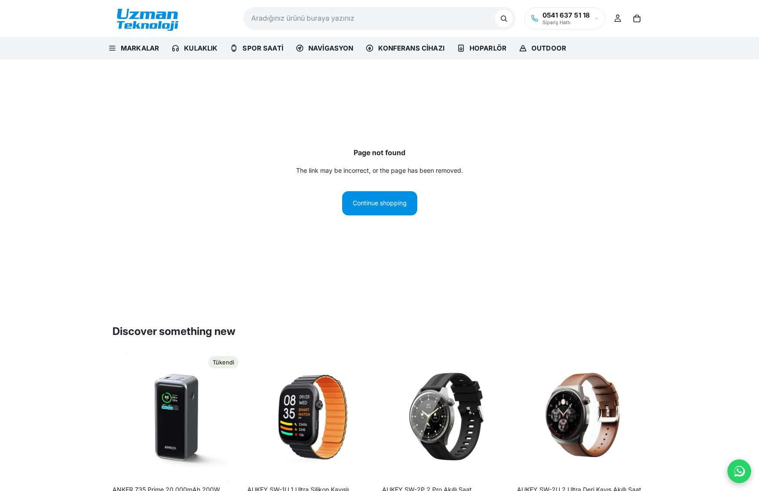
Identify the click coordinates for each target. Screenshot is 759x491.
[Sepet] (637, 18)
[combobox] (369, 18)
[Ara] (504, 18)
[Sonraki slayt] (229, 417)
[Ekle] (363, 468)
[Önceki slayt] (125, 417)
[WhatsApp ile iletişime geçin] (739, 471)
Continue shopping (380, 203)
